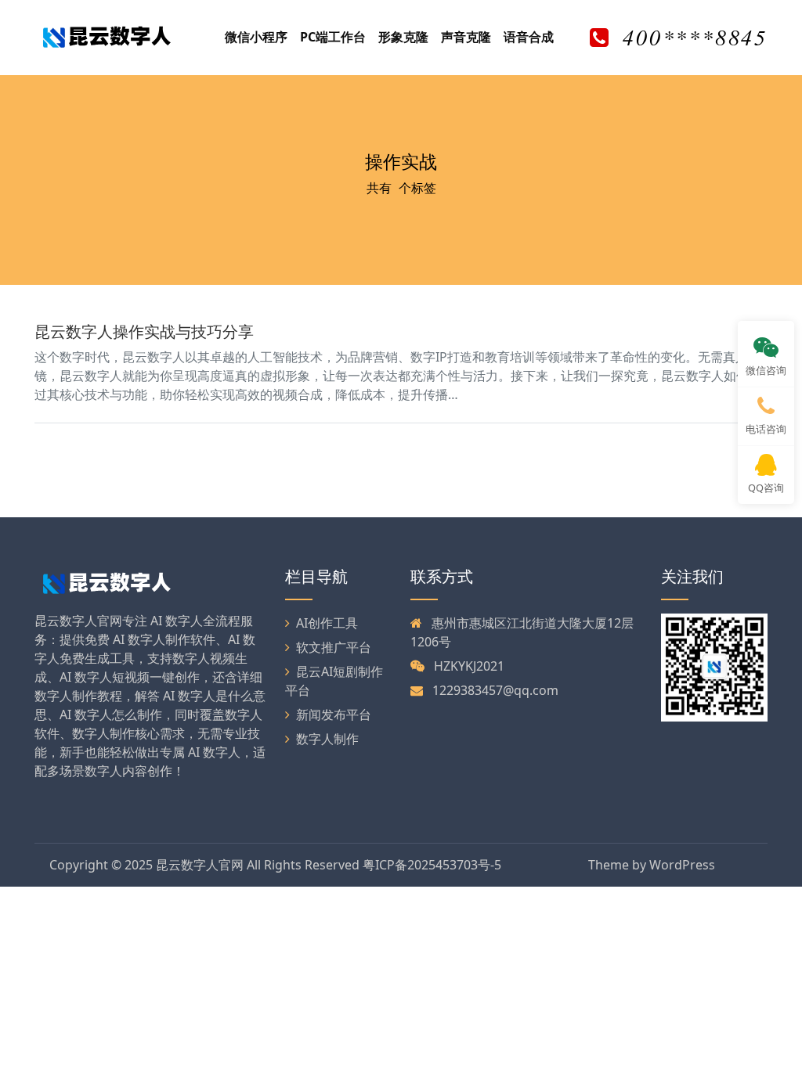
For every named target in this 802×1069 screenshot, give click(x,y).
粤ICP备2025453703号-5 (432, 864)
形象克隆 (403, 36)
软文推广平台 (333, 647)
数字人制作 (327, 738)
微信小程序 (256, 36)
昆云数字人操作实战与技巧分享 (144, 331)
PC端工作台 (333, 36)
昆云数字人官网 (200, 864)
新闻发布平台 (333, 714)
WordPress (682, 864)
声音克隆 (466, 36)
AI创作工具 (327, 623)
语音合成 (529, 36)
